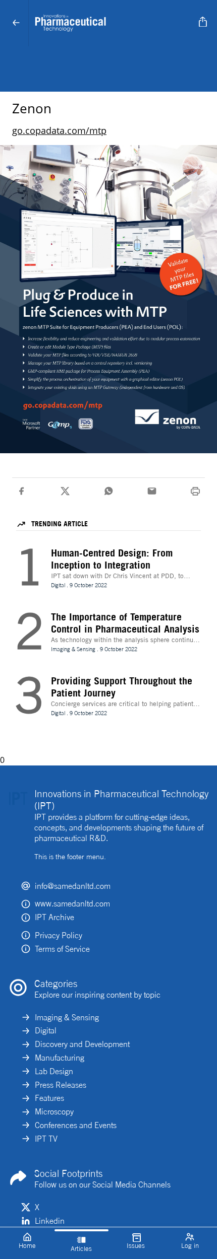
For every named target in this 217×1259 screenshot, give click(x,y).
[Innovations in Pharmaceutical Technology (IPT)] (112, 23)
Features (49, 1098)
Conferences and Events (76, 1125)
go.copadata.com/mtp (59, 130)
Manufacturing (59, 1058)
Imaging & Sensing (67, 1017)
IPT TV (46, 1139)
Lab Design (54, 1071)
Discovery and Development (82, 1044)
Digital (46, 1030)
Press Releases (60, 1085)
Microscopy (54, 1111)
